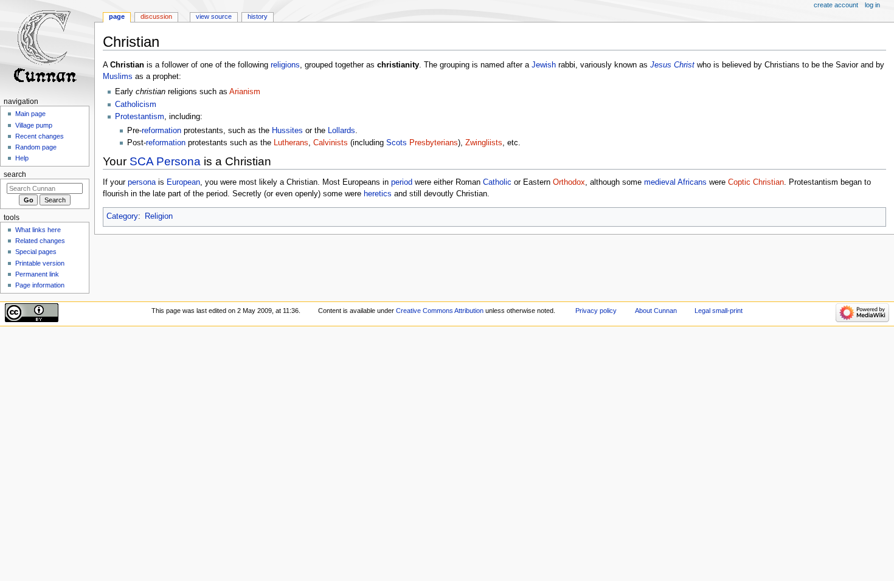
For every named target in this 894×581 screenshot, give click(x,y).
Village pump (33, 125)
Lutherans (291, 143)
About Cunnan (656, 310)
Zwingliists (483, 143)
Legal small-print (719, 310)
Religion (159, 216)
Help (22, 158)
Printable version (39, 263)
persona (142, 182)
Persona (178, 161)
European (183, 182)
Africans (692, 182)
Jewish (544, 65)
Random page (36, 147)
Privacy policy (596, 310)
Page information (39, 285)
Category (122, 216)
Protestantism (139, 116)
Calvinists (330, 143)
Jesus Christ (672, 65)
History (258, 16)
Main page (30, 113)
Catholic (497, 182)
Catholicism (135, 104)
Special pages (36, 251)
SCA (141, 161)
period (401, 182)
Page (117, 16)
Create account (836, 5)
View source (214, 16)
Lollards (341, 130)
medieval (660, 182)
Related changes (40, 240)
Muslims (118, 76)
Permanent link (37, 274)
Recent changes (39, 136)
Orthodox (569, 182)
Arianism (244, 92)
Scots (396, 143)
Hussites (287, 130)
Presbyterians (433, 143)
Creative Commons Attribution (439, 310)
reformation (161, 130)
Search (15, 174)
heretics (378, 194)
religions (285, 65)
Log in (872, 5)
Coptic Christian (756, 182)
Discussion (156, 16)
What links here (38, 229)
